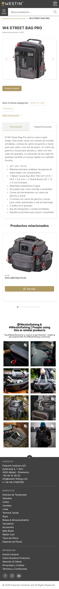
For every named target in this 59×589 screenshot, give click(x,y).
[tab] (17, 307)
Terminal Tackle (11, 512)
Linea (5, 509)
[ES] (12, 4)
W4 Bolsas (8, 108)
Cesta (55, 5)
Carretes (7, 505)
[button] (29, 58)
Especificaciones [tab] (43, 126)
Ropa (5, 516)
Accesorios (8, 527)
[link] (16, 353)
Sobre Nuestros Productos (16, 558)
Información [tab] (16, 126)
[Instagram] (12, 576)
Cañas (6, 502)
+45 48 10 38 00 (11, 475)
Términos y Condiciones (15, 568)
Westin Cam (9, 534)
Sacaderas (8, 523)
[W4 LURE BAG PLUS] (29, 253)
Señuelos (7, 498)
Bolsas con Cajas (37, 103)
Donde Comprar (11, 554)
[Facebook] (5, 576)
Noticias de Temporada (15, 494)
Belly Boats (8, 530)
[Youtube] (19, 576)
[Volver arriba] (29, 458)
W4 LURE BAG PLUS (15, 278)
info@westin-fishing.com (15, 478)
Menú (4, 13)
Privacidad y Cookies (13, 565)
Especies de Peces (12, 541)
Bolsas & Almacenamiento (13, 18)
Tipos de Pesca (10, 538)
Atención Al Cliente (12, 561)
